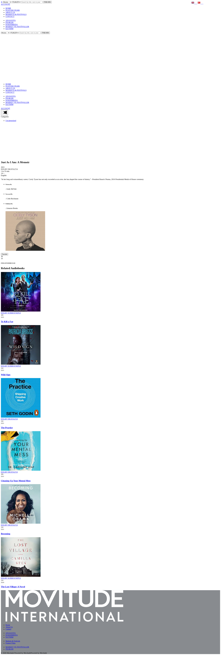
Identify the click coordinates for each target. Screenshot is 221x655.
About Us (9, 627)
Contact (8, 629)
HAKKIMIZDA (12, 25)
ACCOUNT (5, 4)
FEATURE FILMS (13, 10)
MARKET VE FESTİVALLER (17, 27)
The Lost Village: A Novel (13, 586)
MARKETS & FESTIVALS (16, 14)
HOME (8, 8)
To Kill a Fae (7, 321)
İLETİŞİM (9, 29)
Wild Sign (5, 374)
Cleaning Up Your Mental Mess (16, 481)
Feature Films (10, 643)
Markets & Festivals (13, 641)
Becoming (5, 534)
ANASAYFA (11, 20)
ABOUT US (10, 12)
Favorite (4, 254)
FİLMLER (9, 22)
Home (8, 625)
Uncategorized (11, 121)
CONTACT (10, 16)
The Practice (7, 427)
